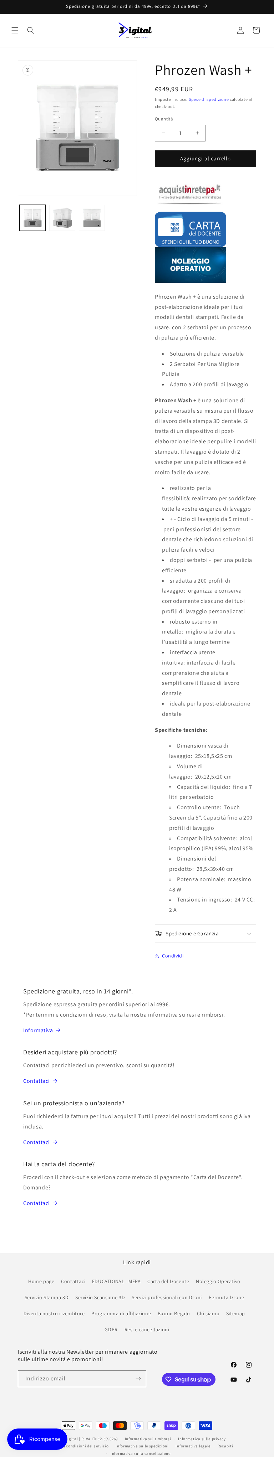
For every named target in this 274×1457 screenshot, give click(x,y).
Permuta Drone (226, 1297)
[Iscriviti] (138, 1378)
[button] (15, 30)
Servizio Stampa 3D (47, 1297)
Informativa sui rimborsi (148, 1438)
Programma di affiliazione (121, 1313)
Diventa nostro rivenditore (54, 1313)
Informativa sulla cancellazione (141, 1453)
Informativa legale (193, 1445)
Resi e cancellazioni (147, 1329)
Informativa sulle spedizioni (142, 1445)
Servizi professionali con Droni (167, 1297)
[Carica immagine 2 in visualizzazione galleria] (62, 218)
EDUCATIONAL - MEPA (116, 1281)
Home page (41, 1281)
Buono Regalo (174, 1313)
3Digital (70, 1438)
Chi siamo (208, 1313)
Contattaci (36, 1081)
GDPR (111, 1329)
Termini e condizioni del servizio (78, 1445)
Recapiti (225, 1445)
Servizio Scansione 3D (100, 1297)
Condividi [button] (172, 955)
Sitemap (235, 1313)
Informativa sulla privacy (202, 1438)
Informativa (38, 1030)
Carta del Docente (168, 1281)
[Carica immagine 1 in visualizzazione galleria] (33, 218)
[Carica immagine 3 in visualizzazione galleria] (92, 218)
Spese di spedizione (209, 99)
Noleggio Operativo (218, 1281)
